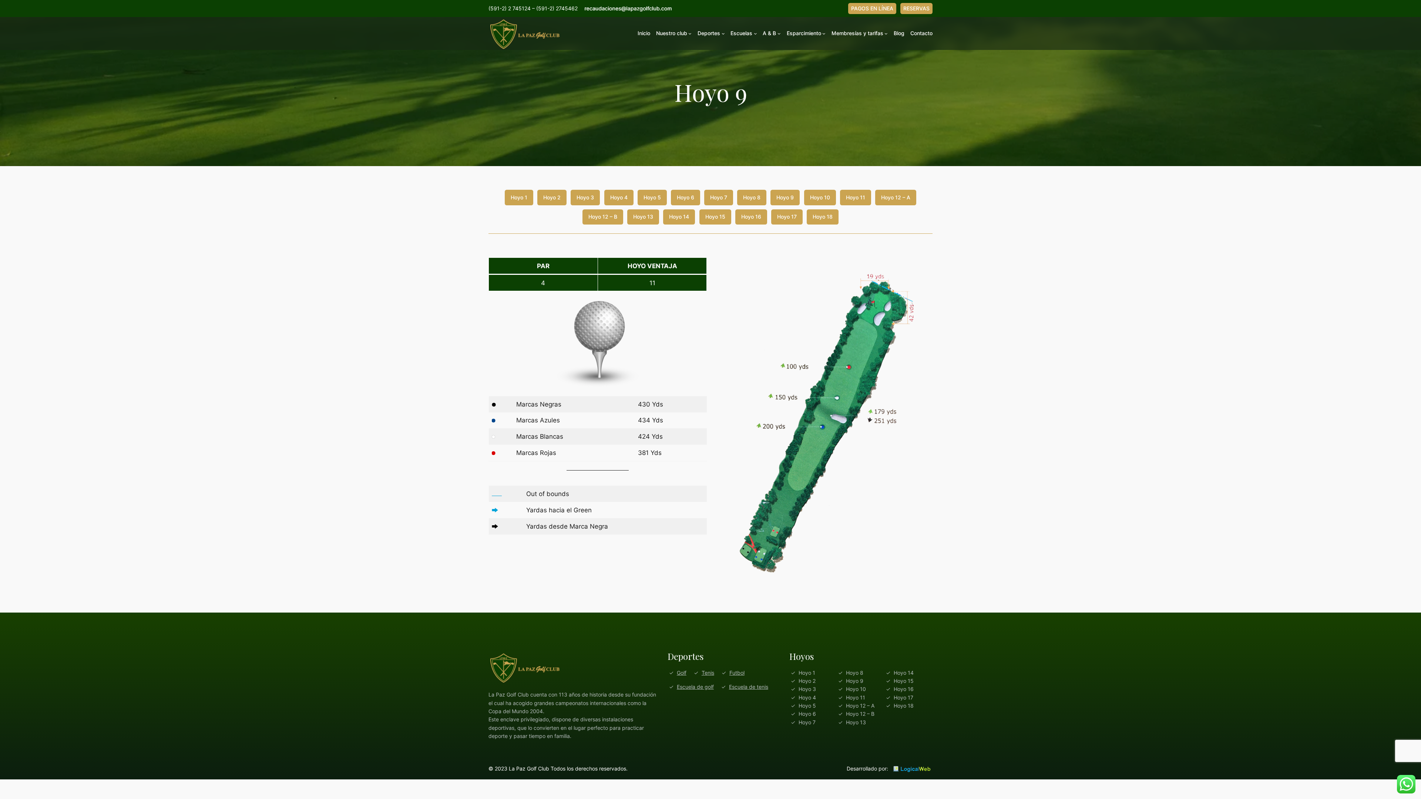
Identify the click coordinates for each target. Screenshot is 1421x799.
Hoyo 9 (785, 197)
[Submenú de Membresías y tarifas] (886, 33)
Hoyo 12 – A (895, 197)
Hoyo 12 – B (602, 216)
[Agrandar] (923, 267)
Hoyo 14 (679, 216)
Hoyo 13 (643, 216)
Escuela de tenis (748, 687)
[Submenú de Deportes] (723, 33)
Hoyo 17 (787, 216)
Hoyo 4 (619, 197)
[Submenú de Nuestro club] (690, 33)
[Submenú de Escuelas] (755, 33)
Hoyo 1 (519, 197)
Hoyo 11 (855, 197)
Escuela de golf (695, 687)
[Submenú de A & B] (779, 33)
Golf (681, 673)
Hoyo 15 (715, 216)
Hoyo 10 (820, 197)
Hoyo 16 (751, 216)
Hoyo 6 (685, 197)
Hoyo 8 (751, 197)
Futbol (737, 673)
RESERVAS (916, 8)
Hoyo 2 (552, 197)
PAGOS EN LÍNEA (872, 8)
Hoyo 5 (652, 197)
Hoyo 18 (823, 216)
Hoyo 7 (718, 197)
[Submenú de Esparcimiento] (824, 33)
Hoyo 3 (585, 197)
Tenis (708, 673)
